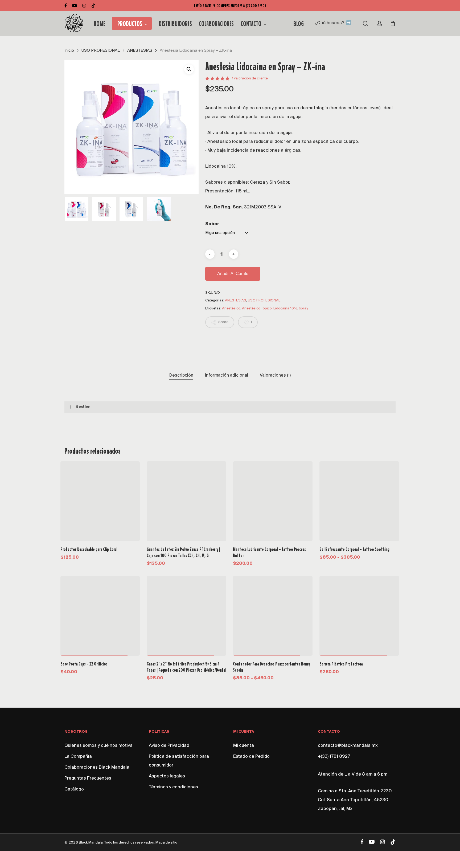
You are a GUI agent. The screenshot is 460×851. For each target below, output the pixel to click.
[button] (189, 69)
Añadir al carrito (232, 273)
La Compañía (78, 756)
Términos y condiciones (173, 787)
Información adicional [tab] (226, 375)
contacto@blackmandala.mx (348, 745)
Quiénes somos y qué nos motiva (98, 745)
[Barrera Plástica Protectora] (359, 616)
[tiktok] (93, 5)
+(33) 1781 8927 (334, 756)
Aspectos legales (167, 776)
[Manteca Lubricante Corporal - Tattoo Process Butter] (273, 501)
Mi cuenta (243, 745)
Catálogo (74, 789)
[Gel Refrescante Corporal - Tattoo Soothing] (359, 501)
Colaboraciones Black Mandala (96, 767)
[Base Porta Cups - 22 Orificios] (100, 616)
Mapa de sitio (166, 843)
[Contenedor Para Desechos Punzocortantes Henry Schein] (273, 616)
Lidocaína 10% (285, 308)
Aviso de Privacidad (169, 745)
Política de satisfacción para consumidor (179, 761)
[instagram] (84, 5)
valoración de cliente (250, 78)
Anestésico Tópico (257, 308)
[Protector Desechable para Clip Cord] (100, 501)
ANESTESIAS (139, 51)
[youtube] (74, 5)
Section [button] (83, 407)
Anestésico (231, 308)
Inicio (69, 51)
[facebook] (65, 5)
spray (303, 308)
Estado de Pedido (251, 756)
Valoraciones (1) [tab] (275, 375)
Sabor (212, 224)
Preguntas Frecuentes (87, 778)
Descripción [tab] (181, 375)
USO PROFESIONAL (100, 51)
